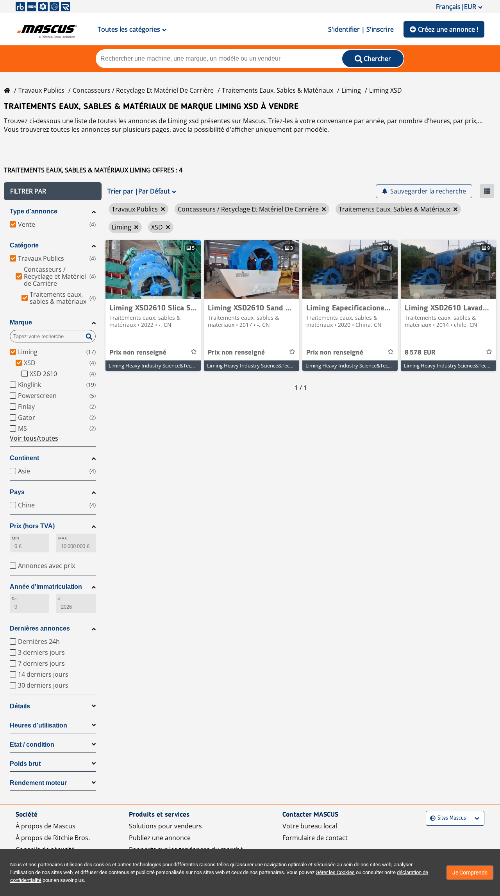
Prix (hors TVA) (32, 526)
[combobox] (431, 818)
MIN (15, 538)
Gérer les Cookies (335, 872)
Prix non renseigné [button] (137, 352)
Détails (20, 706)
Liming (351, 90)
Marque (21, 322)
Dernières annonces (40, 628)
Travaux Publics (41, 90)
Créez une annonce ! (448, 29)
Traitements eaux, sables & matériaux (277, 90)
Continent (24, 458)
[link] (153, 269)
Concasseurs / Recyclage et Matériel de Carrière (143, 90)
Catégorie (24, 245)
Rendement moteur (38, 783)
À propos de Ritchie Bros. (53, 837)
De (14, 599)
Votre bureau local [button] (309, 826)
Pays (17, 492)
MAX (62, 538)
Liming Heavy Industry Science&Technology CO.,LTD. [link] (170, 365)
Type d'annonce (33, 211)
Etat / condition (32, 744)
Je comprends (470, 872)
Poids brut (25, 763)
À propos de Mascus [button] (45, 826)
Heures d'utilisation (38, 725)
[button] (53, 191)
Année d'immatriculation (46, 586)
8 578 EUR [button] (420, 352)
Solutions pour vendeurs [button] (165, 826)
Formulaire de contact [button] (315, 837)
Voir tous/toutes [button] (34, 438)
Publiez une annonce (160, 837)
